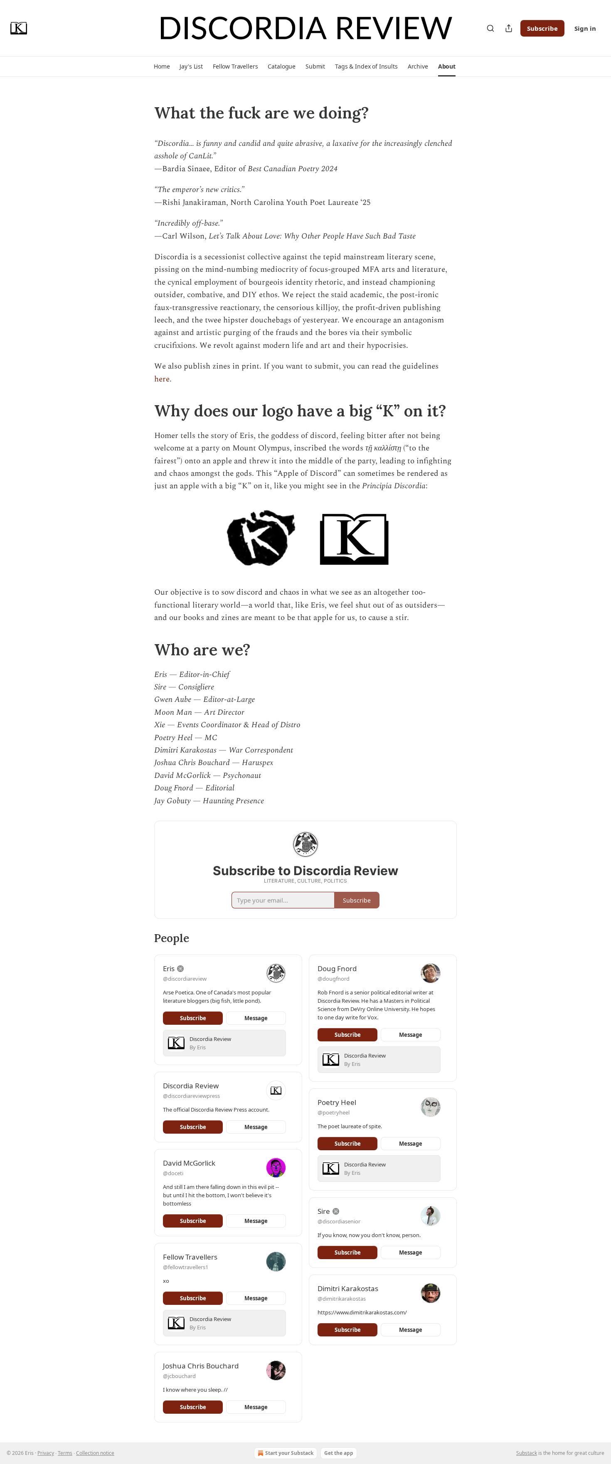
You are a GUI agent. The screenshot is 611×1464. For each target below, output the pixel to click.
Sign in (585, 28)
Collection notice (95, 1453)
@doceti (173, 1173)
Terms (65, 1453)
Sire (324, 1211)
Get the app (338, 1453)
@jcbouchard (179, 1376)
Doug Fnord (337, 968)
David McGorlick (189, 1163)
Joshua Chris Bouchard (201, 1366)
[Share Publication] (508, 28)
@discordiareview (185, 978)
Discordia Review (191, 1085)
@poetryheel (334, 1112)
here (162, 379)
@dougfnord (334, 978)
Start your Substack (289, 1453)
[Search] (490, 28)
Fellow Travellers (190, 1257)
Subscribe (542, 28)
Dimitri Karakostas (348, 1288)
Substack (526, 1453)
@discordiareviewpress (191, 1096)
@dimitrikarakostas (342, 1298)
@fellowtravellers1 (185, 1267)
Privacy (45, 1453)
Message (256, 1018)
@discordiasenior (339, 1221)
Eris (169, 968)
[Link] (142, 112)
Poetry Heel (337, 1102)
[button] (162, 66)
